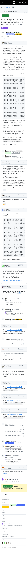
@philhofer (13, 144)
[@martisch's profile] (3, 162)
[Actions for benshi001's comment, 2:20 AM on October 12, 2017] (25, 286)
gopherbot (7, 325)
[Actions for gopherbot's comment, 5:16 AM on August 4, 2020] (25, 382)
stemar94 (6, 209)
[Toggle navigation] (2, 2)
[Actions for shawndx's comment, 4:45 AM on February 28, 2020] (25, 349)
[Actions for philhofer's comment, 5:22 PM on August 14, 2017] (25, 195)
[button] (23, 79)
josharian (6, 42)
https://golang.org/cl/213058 (14, 329)
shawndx (6, 348)
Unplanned (7, 157)
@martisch (7, 144)
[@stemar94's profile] (3, 210)
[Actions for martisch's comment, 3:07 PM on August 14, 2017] (25, 162)
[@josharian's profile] (3, 42)
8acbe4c (22, 436)
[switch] (4, 190)
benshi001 (7, 286)
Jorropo (6, 466)
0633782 (22, 433)
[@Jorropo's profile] (3, 467)
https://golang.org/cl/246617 (14, 386)
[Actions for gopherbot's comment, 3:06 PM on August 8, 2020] (25, 410)
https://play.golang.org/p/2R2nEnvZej (12, 280)
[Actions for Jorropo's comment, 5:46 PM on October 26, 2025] (25, 467)
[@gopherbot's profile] (3, 326)
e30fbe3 (22, 429)
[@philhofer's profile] (3, 195)
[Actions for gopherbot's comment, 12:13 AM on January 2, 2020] (25, 325)
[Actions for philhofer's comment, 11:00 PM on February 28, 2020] (25, 365)
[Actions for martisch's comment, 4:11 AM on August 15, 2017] (25, 265)
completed (7, 481)
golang (5, 7)
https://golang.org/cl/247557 (14, 414)
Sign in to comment (12, 490)
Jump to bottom (5, 38)
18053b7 (22, 344)
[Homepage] (14, 2)
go (9, 7)
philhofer (6, 195)
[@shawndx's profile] (3, 349)
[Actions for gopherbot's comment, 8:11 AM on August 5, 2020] (25, 396)
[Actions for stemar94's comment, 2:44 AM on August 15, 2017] (25, 209)
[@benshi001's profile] (3, 287)
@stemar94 (6, 270)
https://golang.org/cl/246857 (14, 400)
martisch (6, 161)
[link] (8, 151)
